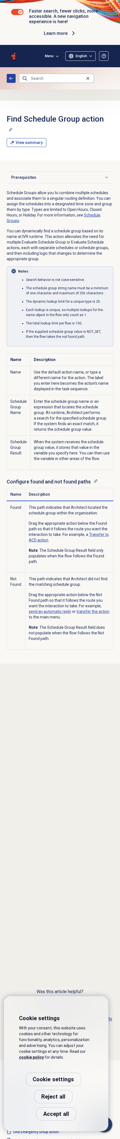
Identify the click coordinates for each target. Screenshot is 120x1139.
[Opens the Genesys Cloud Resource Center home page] (13, 56)
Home (11, 78)
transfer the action (92, 611)
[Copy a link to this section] (11, 129)
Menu (49, 56)
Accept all (56, 1114)
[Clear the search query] (88, 78)
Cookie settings (53, 1079)
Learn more (56, 33)
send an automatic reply (50, 611)
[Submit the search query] (25, 78)
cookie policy (31, 1057)
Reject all (53, 1096)
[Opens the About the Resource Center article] (104, 56)
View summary (29, 142)
